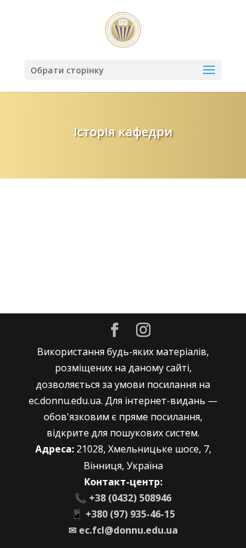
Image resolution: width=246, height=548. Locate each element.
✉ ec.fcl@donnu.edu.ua (123, 530)
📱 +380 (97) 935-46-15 (123, 514)
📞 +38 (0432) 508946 (123, 497)
